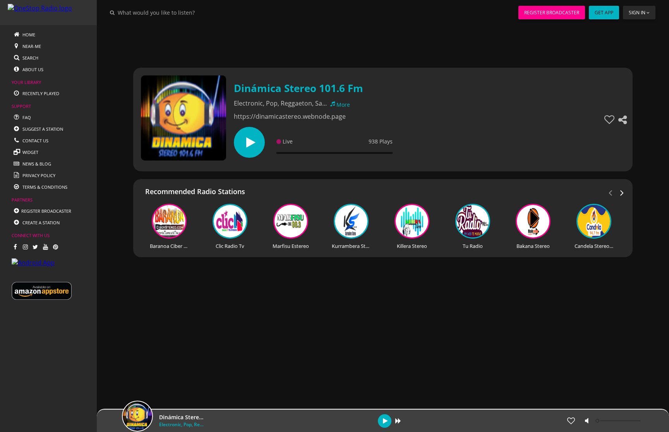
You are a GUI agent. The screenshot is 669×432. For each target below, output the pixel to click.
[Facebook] (15, 247)
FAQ (26, 117)
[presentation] (622, 192)
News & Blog (36, 164)
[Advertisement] (361, 42)
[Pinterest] (55, 247)
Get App (604, 12)
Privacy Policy (38, 175)
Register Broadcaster (551, 12)
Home (28, 35)
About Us (32, 69)
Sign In (637, 12)
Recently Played (40, 93)
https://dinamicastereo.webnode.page (290, 116)
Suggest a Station (42, 129)
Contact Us (34, 140)
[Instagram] (25, 247)
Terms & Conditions (44, 187)
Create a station (40, 222)
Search (29, 58)
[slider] (619, 421)
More (343, 104)
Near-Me (31, 46)
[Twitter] (35, 247)
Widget (29, 152)
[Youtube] (45, 247)
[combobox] (179, 12)
